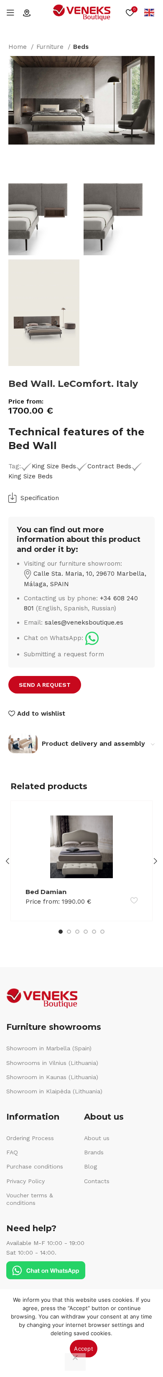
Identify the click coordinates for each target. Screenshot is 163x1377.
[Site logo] (81, 12)
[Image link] (92, 638)
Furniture (51, 47)
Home (18, 47)
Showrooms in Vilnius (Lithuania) (52, 1062)
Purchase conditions (34, 1166)
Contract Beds (109, 466)
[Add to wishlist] (134, 900)
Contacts (97, 1181)
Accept (83, 1348)
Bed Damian (45, 892)
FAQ (12, 1152)
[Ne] (75, 1362)
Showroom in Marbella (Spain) (49, 1048)
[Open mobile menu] (10, 12)
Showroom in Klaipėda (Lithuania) (54, 1091)
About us (97, 1138)
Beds (81, 47)
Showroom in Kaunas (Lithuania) (52, 1077)
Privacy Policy (25, 1181)
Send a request (45, 684)
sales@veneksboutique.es (84, 622)
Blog (90, 1166)
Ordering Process (30, 1138)
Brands (94, 1152)
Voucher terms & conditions (29, 1199)
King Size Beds (54, 466)
